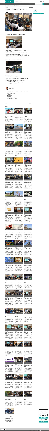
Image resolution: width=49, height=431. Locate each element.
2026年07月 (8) (35, 9)
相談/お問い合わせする (43, 417)
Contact (20, 1)
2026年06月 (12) (35, 10)
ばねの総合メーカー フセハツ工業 (9, 1)
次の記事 (30, 103)
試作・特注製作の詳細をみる (43, 415)
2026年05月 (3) (35, 11)
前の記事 (7, 103)
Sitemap (17, 1)
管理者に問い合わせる (19, 100)
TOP (5, 5)
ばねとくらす (8, 5)
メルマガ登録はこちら (43, 421)
